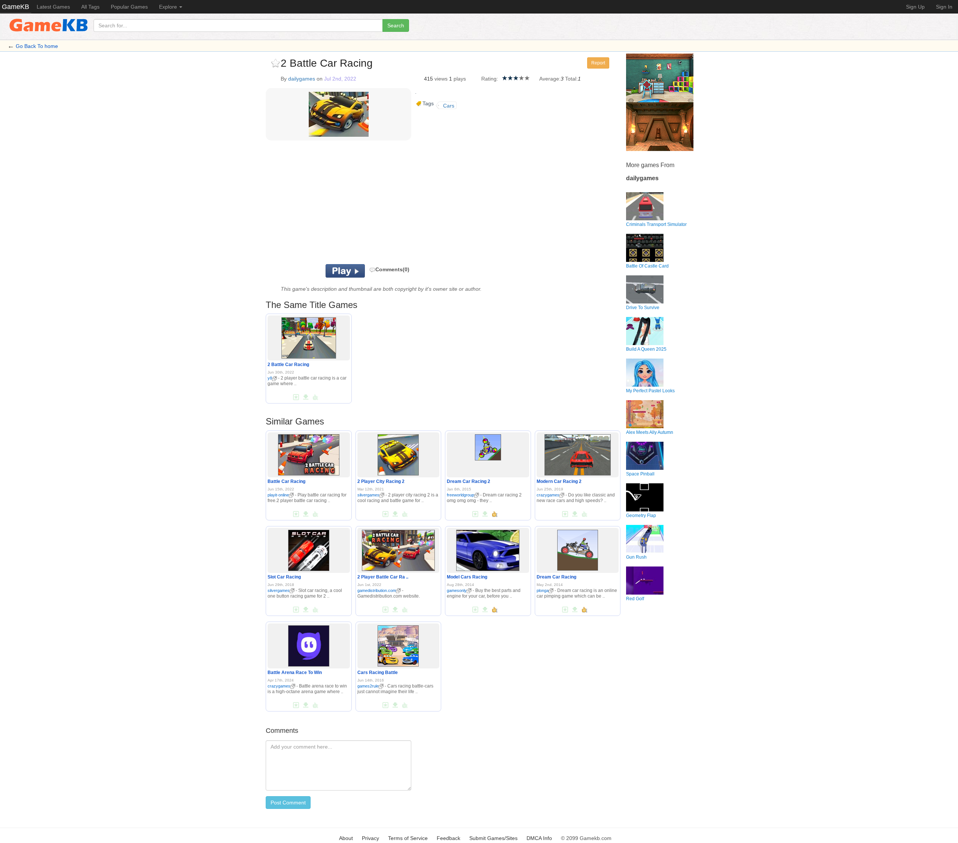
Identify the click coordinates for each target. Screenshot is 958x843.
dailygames (301, 79)
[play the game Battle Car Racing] (308, 453)
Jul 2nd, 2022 (340, 79)
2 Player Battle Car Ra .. (382, 577)
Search (395, 25)
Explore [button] (169, 7)
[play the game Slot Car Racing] (308, 549)
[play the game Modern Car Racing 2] (577, 453)
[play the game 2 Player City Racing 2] (398, 453)
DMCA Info (539, 838)
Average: (550, 79)
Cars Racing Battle (377, 672)
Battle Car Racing (286, 481)
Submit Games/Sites (493, 838)
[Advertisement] (358, 204)
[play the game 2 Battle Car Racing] (308, 337)
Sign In (944, 7)
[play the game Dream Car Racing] (577, 549)
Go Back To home (37, 46)
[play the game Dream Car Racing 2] (488, 446)
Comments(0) (392, 269)
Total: (571, 79)
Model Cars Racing (467, 577)
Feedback (448, 838)
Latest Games (53, 7)
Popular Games (129, 7)
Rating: (489, 79)
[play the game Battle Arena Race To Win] (308, 644)
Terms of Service (408, 838)
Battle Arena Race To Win (295, 672)
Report (598, 63)
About (346, 838)
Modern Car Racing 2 (559, 481)
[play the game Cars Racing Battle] (398, 644)
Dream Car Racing (556, 577)
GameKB (15, 6)
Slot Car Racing (284, 577)
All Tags (90, 7)
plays (460, 79)
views (441, 79)
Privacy (370, 838)
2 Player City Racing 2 (381, 481)
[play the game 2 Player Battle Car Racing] (398, 549)
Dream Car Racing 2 (468, 481)
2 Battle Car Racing (288, 364)
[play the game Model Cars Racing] (487, 549)
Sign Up (915, 7)
